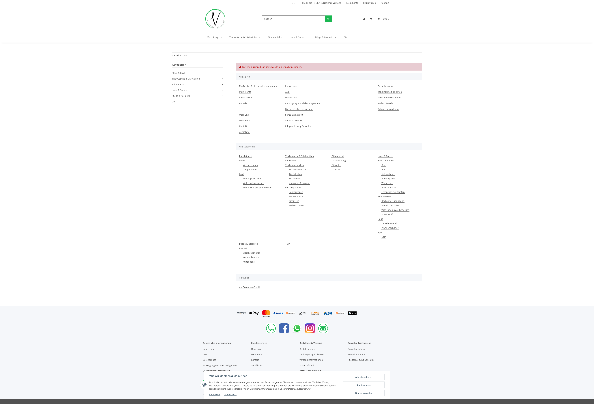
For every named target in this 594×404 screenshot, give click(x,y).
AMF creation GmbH (249, 287)
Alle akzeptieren (363, 377)
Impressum (214, 394)
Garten (381, 169)
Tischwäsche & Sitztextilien (186, 78)
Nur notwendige (363, 393)
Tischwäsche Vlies (294, 165)
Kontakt (385, 2)
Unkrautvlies (387, 174)
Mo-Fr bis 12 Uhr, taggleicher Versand (321, 2)
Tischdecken (295, 174)
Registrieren (369, 2)
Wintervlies (387, 182)
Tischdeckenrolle (297, 169)
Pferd (242, 160)
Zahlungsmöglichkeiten (390, 91)
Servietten (290, 160)
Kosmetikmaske (251, 257)
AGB (287, 91)
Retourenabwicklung (388, 109)
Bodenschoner (296, 205)
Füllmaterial (178, 84)
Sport (380, 232)
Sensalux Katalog (294, 114)
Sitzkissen (294, 200)
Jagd (241, 174)
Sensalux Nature (293, 120)
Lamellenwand (389, 223)
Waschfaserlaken (251, 252)
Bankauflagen (296, 191)
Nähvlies (335, 169)
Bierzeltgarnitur (293, 187)
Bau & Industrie (386, 160)
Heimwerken (384, 196)
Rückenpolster (296, 196)
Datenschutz (230, 394)
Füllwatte (336, 165)
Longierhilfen (250, 169)
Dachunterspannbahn (392, 200)
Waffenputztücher (252, 178)
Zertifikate (244, 131)
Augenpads (249, 261)
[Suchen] (328, 18)
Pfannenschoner (389, 227)
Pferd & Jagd (178, 72)
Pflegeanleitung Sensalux (298, 126)
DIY (288, 243)
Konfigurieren (364, 385)
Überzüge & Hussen (299, 182)
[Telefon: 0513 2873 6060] (271, 328)
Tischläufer (295, 178)
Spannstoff (387, 214)
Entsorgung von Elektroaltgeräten (302, 103)
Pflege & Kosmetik (181, 95)
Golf (383, 236)
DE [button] (293, 2)
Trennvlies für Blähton (393, 191)
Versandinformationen (389, 97)
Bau (383, 165)
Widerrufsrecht (386, 103)
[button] (364, 18)
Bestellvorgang (385, 86)
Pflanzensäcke (388, 187)
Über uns (244, 114)
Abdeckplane (388, 178)
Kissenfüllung (338, 160)
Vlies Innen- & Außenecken (395, 209)
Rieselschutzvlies (390, 205)
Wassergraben (250, 165)
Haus (380, 218)
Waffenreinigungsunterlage (257, 187)
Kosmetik (244, 248)
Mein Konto (352, 2)
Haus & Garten (179, 90)
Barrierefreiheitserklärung (298, 109)
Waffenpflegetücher (253, 182)
